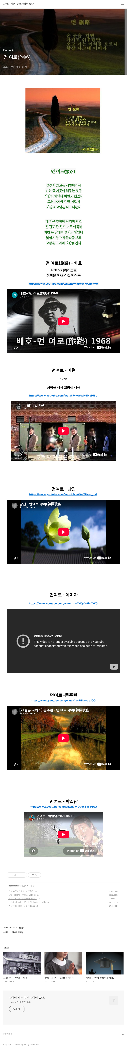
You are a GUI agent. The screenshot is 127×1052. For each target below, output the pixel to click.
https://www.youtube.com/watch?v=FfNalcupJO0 (63, 700)
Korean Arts (14, 885)
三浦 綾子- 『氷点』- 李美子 (21, 891)
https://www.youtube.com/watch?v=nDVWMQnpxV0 (63, 283)
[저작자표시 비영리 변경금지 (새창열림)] (45, 875)
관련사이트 (7, 1034)
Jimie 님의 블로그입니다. (20, 1002)
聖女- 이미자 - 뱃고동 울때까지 (22, 895)
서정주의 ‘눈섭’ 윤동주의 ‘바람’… (22, 898)
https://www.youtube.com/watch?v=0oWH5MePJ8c (63, 395)
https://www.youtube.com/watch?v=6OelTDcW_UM (63, 494)
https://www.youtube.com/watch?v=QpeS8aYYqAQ (63, 806)
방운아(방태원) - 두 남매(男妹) (21, 906)
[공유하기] (19, 875)
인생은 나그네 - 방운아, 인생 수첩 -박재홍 (27, 902)
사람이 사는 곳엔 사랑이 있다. (18, 3)
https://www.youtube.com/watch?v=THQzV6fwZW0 (63, 603)
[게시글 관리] (23, 875)
